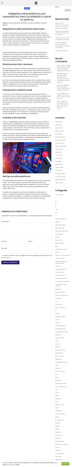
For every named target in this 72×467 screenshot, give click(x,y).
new (56, 374)
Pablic (57, 396)
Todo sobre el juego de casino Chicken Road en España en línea (63, 87)
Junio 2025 (58, 155)
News (56, 377)
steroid (57, 447)
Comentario (5, 221)
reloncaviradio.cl (60, 414)
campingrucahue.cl (61, 249)
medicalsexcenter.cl (61, 362)
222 (56, 210)
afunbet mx (60, 85)
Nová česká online (60, 383)
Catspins (58, 266)
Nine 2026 (58, 380)
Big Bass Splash (59, 243)
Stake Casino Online (61, 444)
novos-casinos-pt (60, 386)
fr (55, 310)
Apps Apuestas (59, 228)
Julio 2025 (58, 152)
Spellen (57, 426)
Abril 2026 (58, 125)
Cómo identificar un (61, 278)
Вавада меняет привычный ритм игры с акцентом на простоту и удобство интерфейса (62, 25)
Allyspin (57, 222)
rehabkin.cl (58, 411)
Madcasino (58, 359)
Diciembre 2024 (60, 173)
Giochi (57, 320)
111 (55, 200)
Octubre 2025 (59, 143)
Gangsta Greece (60, 316)
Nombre (4, 241)
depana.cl (58, 289)
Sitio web (4, 248)
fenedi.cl (58, 298)
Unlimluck (58, 456)
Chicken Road (59, 272)
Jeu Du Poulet (59, 338)
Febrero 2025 (59, 167)
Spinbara (58, 432)
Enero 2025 (58, 170)
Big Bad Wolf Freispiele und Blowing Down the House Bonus (62, 33)
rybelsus (57, 423)
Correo (30, 241)
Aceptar (65, 463)
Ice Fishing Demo (60, 326)
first (56, 301)
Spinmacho (58, 435)
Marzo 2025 (58, 164)
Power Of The (59, 405)
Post (56, 402)
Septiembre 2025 (60, 146)
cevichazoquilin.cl (60, 269)
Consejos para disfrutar (62, 281)
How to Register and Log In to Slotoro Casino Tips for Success (64, 95)
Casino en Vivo (59, 258)
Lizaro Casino (59, 356)
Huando (57, 323)
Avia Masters (59, 234)
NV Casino (33, 43)
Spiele (57, 429)
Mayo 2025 (58, 158)
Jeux (56, 341)
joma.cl (57, 344)
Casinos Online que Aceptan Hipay (61, 262)
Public (27, 8)
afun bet (59, 93)
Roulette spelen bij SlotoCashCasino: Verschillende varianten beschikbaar (62, 45)
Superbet (58, 450)
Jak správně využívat (61, 332)
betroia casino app (62, 65)
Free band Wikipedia (61, 51)
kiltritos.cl (58, 347)
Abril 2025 (58, 161)
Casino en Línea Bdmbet (62, 255)
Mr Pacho (58, 368)
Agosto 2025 (59, 149)
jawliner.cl (58, 335)
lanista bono (59, 353)
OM (56, 390)
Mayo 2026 (58, 122)
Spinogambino (59, 441)
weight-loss (58, 459)
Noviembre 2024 (60, 177)
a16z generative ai (60, 219)
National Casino (60, 371)
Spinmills (58, 438)
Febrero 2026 (59, 131)
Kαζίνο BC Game (60, 350)
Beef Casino (59, 240)
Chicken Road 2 (60, 275)
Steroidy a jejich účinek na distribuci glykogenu (62, 38)
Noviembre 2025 (60, 140)
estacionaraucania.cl (61, 295)
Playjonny (58, 399)
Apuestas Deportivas (61, 231)
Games (57, 313)
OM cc (57, 392)
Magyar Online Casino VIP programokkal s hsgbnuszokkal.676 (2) (64, 68)
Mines (57, 365)
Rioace (57, 417)
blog (56, 246)
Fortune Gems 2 (60, 307)
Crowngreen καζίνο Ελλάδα (61, 285)
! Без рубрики (59, 194)
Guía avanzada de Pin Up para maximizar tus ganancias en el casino (63, 105)
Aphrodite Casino (60, 225)
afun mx (59, 101)
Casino (57, 252)
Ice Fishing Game (60, 329)
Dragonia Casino (60, 292)
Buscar (57, 7)
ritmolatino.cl (59, 420)
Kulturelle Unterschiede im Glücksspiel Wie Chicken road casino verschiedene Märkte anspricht (63, 78)
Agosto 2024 (59, 183)
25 (56, 213)
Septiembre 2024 (60, 180)
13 (55, 204)
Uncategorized (59, 453)
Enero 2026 (58, 134)
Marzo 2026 (58, 128)
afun (58, 73)
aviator (57, 237)
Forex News (58, 304)
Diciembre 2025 (60, 137)
